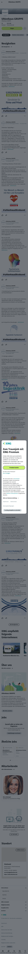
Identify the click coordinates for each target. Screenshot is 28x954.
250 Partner (17, 478)
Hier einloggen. (6, 473)
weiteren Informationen (12, 493)
